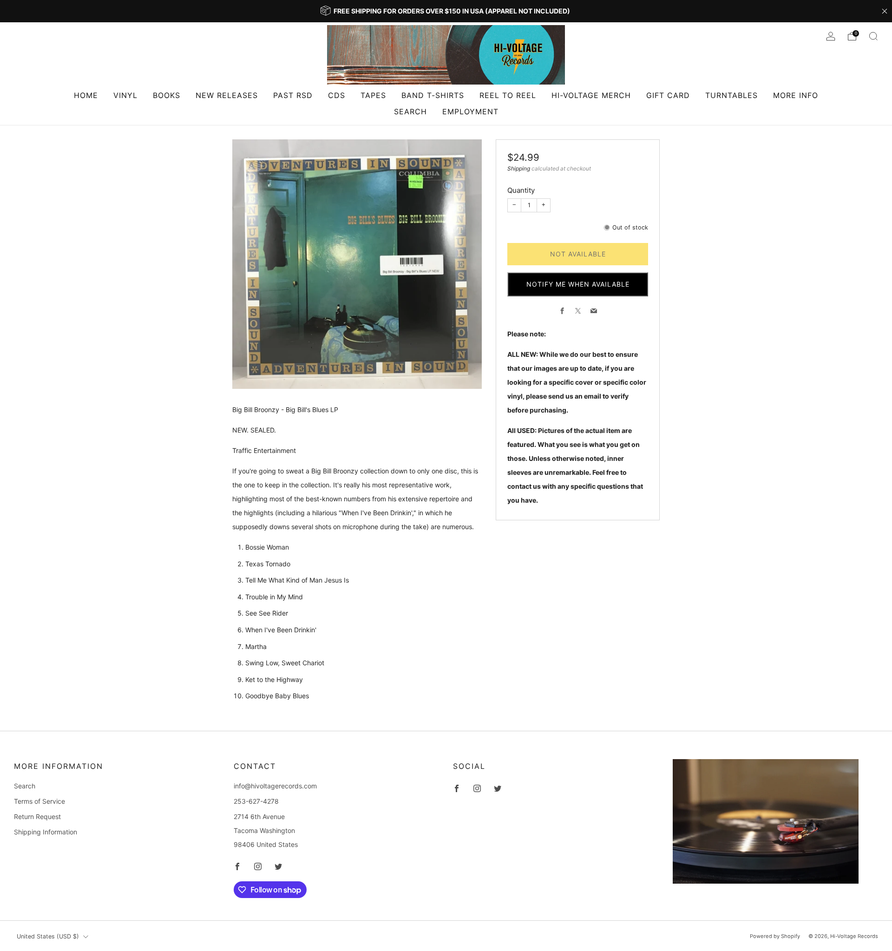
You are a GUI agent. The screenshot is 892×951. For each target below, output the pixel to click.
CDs (336, 95)
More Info (795, 95)
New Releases (227, 95)
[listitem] (446, 11)
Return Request (37, 816)
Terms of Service (39, 801)
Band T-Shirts (432, 95)
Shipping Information (45, 832)
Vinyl (125, 95)
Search (410, 111)
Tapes (373, 95)
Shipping (518, 168)
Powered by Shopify (775, 936)
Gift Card (668, 95)
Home (86, 95)
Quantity (521, 190)
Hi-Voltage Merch (591, 95)
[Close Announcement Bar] (884, 11)
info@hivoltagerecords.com (275, 786)
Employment (470, 111)
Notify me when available (578, 284)
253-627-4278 (256, 801)
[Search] (873, 36)
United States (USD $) (48, 936)
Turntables (731, 95)
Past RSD (293, 95)
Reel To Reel (507, 95)
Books (166, 95)
